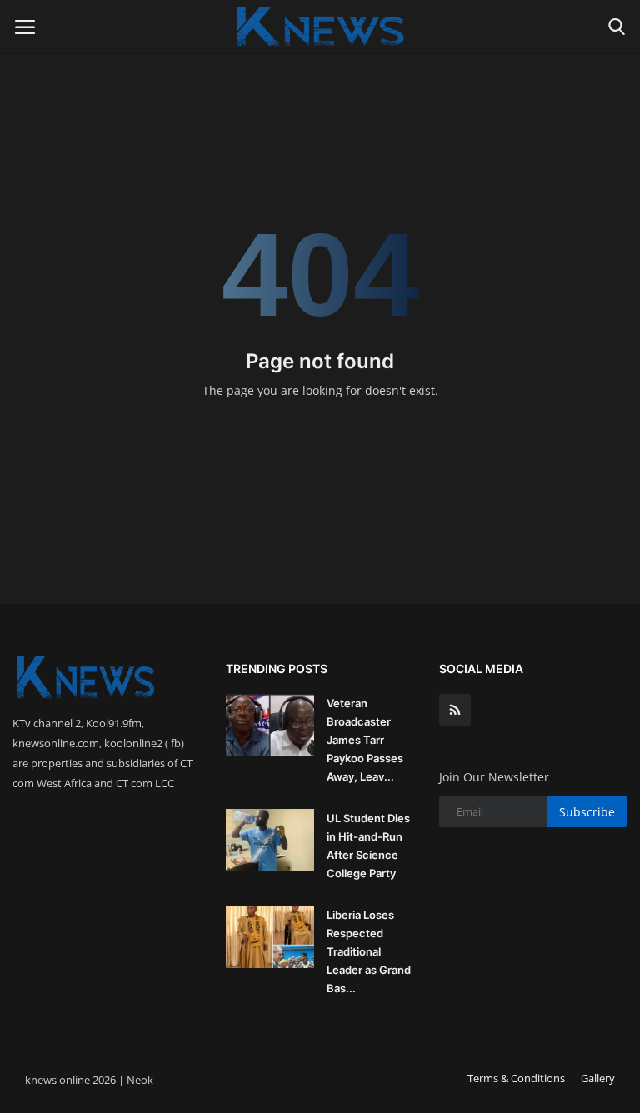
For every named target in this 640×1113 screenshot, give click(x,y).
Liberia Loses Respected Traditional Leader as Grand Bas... (369, 951)
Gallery (598, 1078)
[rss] (455, 710)
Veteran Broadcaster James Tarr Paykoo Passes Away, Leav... (365, 739)
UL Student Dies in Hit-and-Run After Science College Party (368, 845)
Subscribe (587, 812)
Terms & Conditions (516, 1078)
